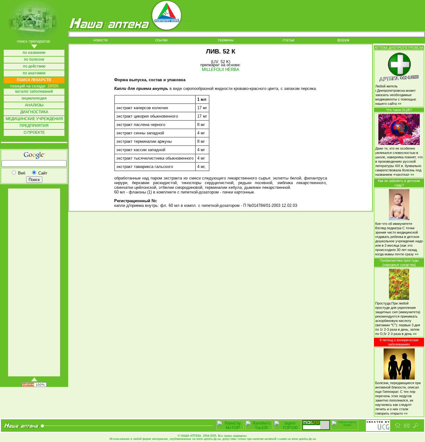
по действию (34, 66)
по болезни (34, 60)
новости (100, 40)
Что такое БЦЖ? (399, 110)
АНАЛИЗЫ (34, 105)
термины (226, 40)
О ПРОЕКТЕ (34, 133)
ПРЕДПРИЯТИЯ (34, 126)
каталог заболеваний (34, 92)
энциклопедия (34, 98)
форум (343, 40)
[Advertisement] (33, 282)
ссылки (161, 40)
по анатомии (34, 73)
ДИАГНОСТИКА (34, 112)
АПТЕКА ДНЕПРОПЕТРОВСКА (399, 47)
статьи (288, 40)
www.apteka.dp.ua (208, 438)
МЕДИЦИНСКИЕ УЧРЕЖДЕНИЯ (34, 119)
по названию (34, 53)
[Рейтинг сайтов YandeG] (344, 429)
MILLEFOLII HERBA (220, 69)
